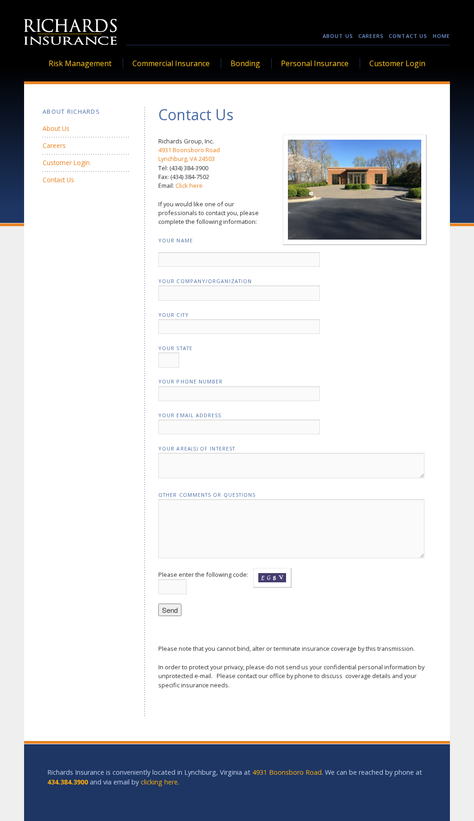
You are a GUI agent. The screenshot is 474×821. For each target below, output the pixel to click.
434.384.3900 (67, 782)
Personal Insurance (315, 63)
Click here (189, 185)
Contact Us (408, 35)
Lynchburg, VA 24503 (186, 158)
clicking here (159, 782)
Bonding (245, 63)
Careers (371, 35)
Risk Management (80, 63)
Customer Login (397, 63)
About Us (338, 35)
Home (441, 35)
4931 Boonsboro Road (189, 150)
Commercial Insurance (171, 63)
